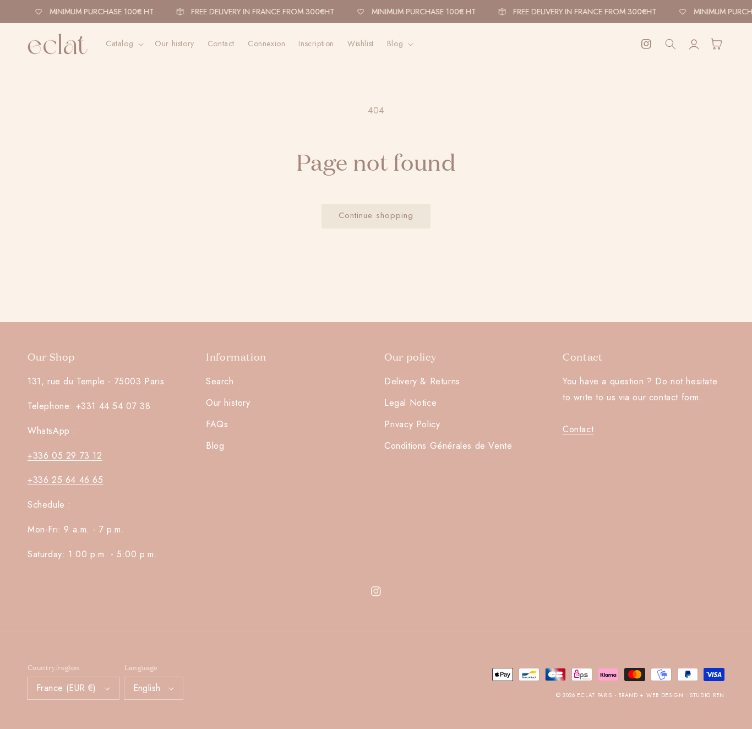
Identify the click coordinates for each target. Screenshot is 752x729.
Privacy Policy (412, 424)
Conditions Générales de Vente (448, 445)
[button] (123, 43)
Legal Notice (410, 402)
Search (220, 381)
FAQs (217, 424)
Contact (578, 429)
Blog (215, 445)
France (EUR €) (66, 688)
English (147, 688)
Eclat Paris (594, 695)
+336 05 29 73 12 (65, 455)
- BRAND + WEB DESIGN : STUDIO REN (669, 695)
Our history (228, 402)
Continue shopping (376, 215)
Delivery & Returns (422, 381)
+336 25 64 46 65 (65, 480)
